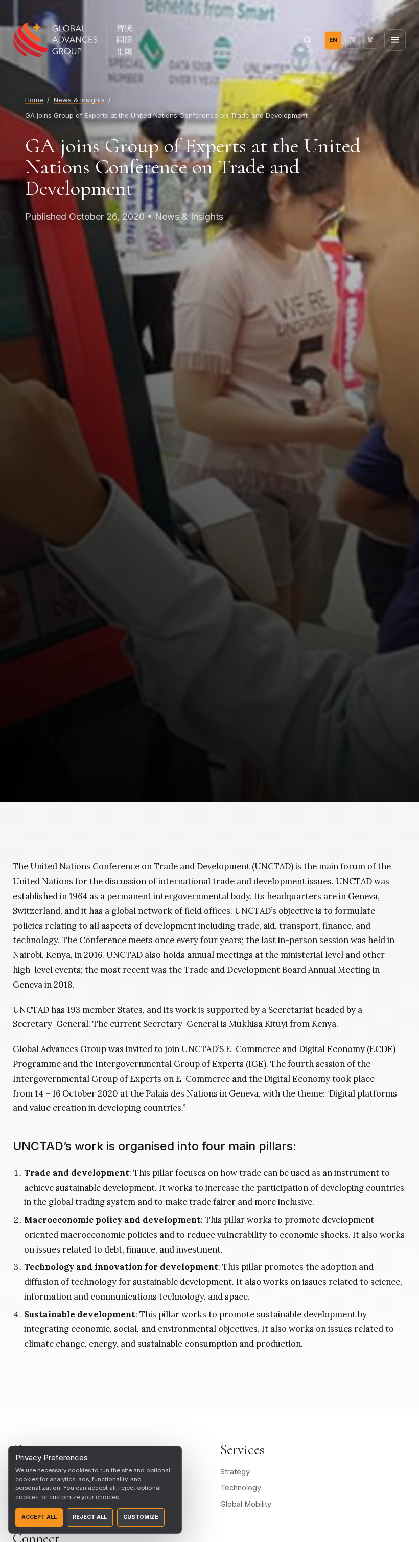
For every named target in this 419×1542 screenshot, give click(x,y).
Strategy (235, 1472)
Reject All (90, 1517)
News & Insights (79, 100)
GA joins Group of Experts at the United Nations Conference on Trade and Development (166, 115)
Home (34, 100)
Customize (140, 1517)
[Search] (307, 40)
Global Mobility (245, 1504)
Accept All (39, 1517)
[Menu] (395, 40)
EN (333, 39)
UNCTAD (272, 866)
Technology (240, 1487)
